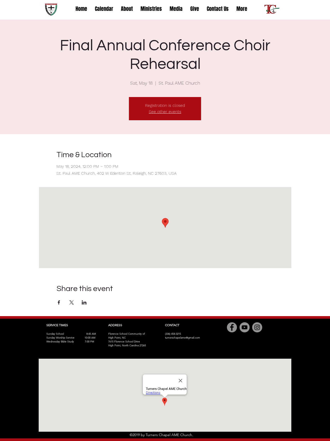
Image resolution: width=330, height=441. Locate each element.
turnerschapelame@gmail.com (182, 337)
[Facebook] (232, 327)
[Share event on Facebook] (58, 302)
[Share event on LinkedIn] (84, 302)
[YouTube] (245, 327)
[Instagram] (257, 327)
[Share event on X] (71, 302)
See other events (165, 111)
